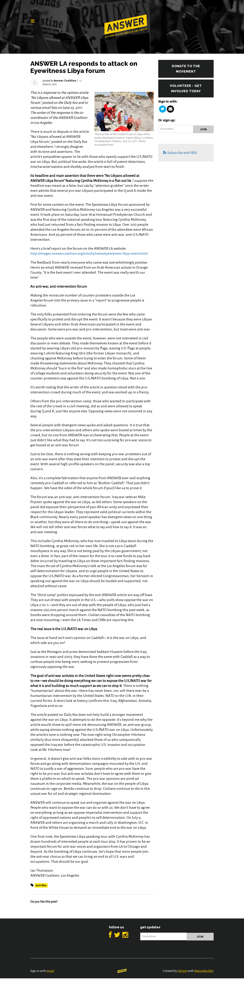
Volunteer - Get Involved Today (186, 88)
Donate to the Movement (186, 68)
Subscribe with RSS (182, 153)
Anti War (41, 885)
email (50, 971)
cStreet (182, 971)
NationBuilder (204, 971)
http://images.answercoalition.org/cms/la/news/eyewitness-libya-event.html (89, 253)
